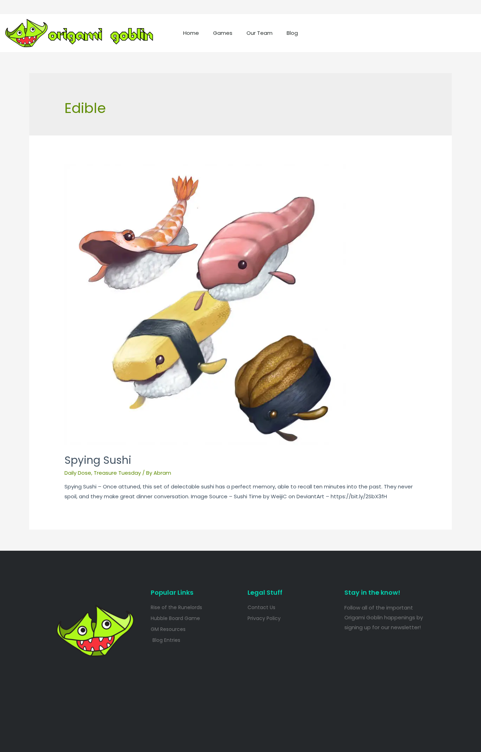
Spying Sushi (97, 460)
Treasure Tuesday (117, 472)
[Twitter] (355, 33)
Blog (292, 33)
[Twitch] (401, 33)
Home (191, 33)
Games (222, 33)
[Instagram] (378, 33)
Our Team (259, 33)
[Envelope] (446, 33)
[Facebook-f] (423, 33)
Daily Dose (77, 472)
